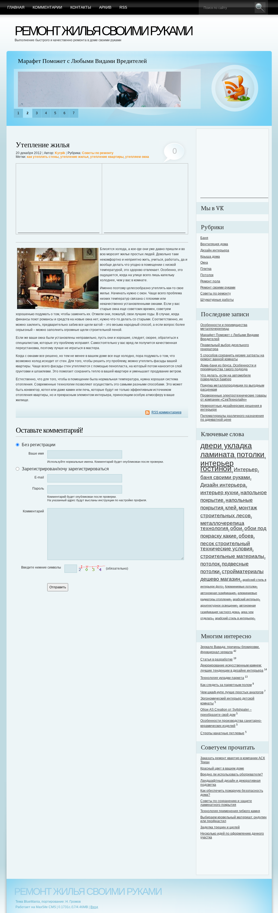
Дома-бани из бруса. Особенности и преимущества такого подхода (228, 367)
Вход (94, 907)
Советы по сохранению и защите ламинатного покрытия (226, 803)
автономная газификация (217, 593)
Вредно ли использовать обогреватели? (231, 774)
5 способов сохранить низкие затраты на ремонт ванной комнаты (232, 357)
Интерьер (246, 469)
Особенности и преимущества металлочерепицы (223, 327)
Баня (204, 238)
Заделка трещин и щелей (220, 827)
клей (230, 507)
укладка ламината (226, 450)
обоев (246, 536)
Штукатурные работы (217, 300)
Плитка (205, 269)
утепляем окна (137, 157)
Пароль (38, 488)
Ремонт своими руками (217, 287)
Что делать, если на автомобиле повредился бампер (225, 377)
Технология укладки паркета (222, 678)
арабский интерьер (246, 599)
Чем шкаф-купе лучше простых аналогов (231, 692)
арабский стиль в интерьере (234, 618)
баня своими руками (225, 477)
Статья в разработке (216, 659)
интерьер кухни (219, 492)
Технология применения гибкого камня (230, 811)
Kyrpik (60, 153)
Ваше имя (36, 453)
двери (211, 445)
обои (236, 528)
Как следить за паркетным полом (226, 685)
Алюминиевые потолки (240, 586)
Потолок (206, 275)
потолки (250, 454)
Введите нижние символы (41, 567)
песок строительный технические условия (226, 546)
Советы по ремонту (97, 153)
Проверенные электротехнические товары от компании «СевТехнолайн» (233, 397)
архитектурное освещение (218, 605)
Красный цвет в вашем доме (222, 768)
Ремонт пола (210, 281)
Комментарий (33, 511)
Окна (204, 262)
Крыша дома (210, 256)
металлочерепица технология (222, 525)
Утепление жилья (43, 145)
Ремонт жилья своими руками (103, 31)
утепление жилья (74, 157)
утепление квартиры (107, 157)
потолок (210, 564)
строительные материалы (232, 556)
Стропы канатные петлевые (222, 733)
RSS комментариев (166, 412)
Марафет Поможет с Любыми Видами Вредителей (82, 61)
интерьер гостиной (217, 466)
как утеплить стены (43, 157)
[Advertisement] (58, 199)
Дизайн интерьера (214, 250)
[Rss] (235, 88)
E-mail (39, 477)
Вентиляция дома (214, 244)
